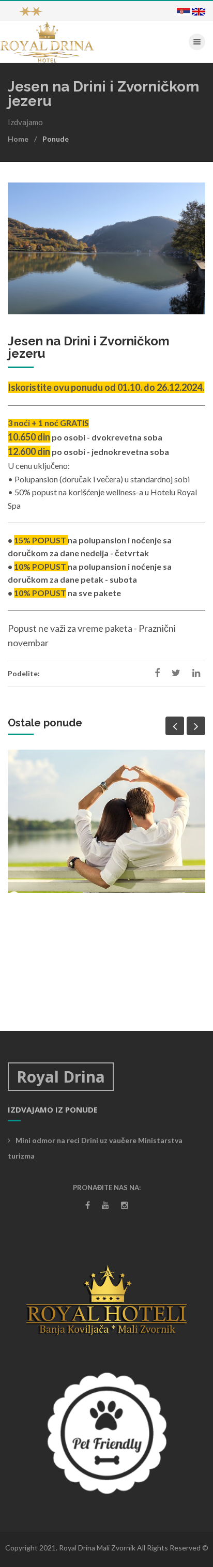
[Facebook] (87, 1205)
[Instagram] (124, 1205)
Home (18, 138)
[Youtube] (105, 1205)
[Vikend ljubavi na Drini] (106, 821)
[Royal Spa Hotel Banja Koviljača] (47, 41)
